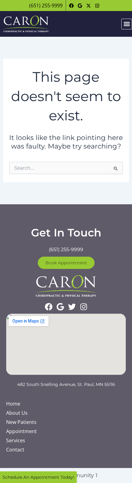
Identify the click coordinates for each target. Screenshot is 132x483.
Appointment (21, 431)
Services (15, 440)
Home (13, 404)
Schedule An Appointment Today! (38, 477)
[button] (126, 24)
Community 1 (79, 475)
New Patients (21, 422)
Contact (15, 450)
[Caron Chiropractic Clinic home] (26, 24)
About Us (17, 413)
